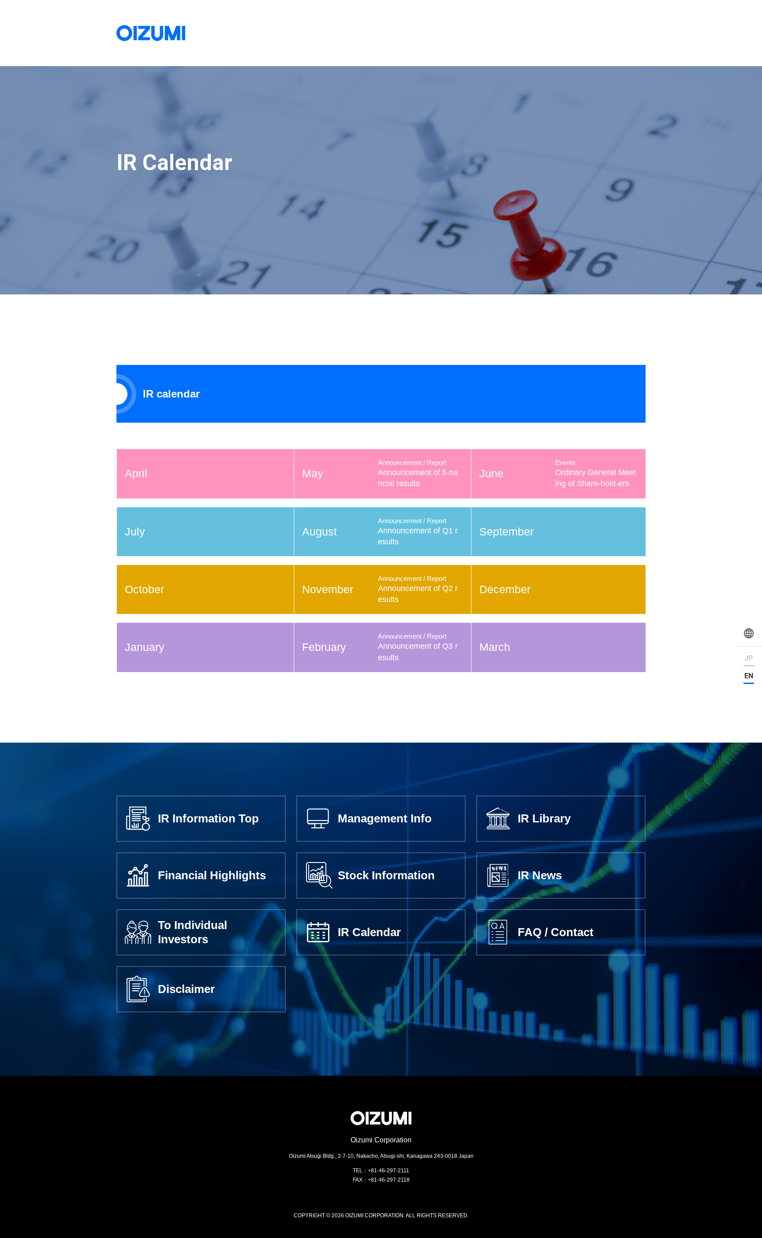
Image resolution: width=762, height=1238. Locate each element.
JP (748, 658)
